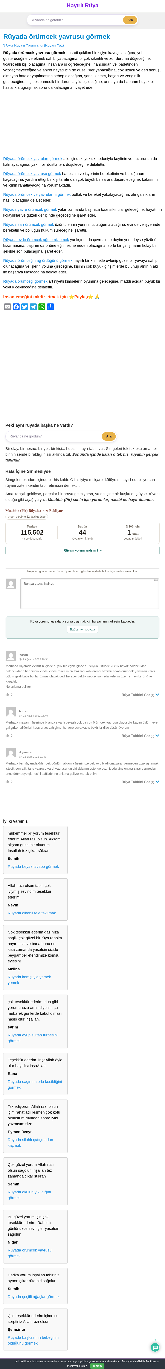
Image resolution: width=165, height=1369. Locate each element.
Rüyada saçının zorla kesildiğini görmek (35, 1085)
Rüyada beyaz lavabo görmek (33, 866)
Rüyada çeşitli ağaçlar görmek (34, 1297)
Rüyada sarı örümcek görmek (28, 224)
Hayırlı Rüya (82, 5)
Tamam (97, 1365)
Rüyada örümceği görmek (25, 281)
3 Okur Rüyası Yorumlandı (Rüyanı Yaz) (33, 45)
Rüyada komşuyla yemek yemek (29, 980)
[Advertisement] (82, 124)
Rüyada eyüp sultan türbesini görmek (33, 1038)
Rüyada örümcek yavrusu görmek (56, 36)
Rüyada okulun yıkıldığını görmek (29, 1195)
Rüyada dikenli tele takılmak (32, 913)
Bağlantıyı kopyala (82, 629)
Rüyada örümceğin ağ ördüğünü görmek (37, 260)
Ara (130, 20)
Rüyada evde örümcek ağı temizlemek (36, 240)
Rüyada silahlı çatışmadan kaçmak (30, 1143)
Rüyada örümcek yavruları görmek (32, 159)
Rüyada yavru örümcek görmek (30, 209)
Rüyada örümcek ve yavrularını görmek (37, 194)
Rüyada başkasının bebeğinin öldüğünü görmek (33, 1340)
